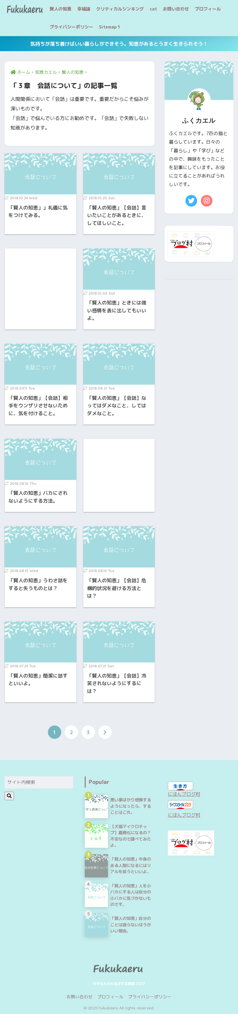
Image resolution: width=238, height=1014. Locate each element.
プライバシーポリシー (71, 27)
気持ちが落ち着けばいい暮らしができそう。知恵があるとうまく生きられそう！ (119, 43)
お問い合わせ (176, 9)
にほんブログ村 (184, 794)
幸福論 (83, 9)
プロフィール (208, 9)
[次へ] (105, 732)
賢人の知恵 (60, 9)
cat (153, 9)
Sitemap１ (110, 27)
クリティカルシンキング (120, 9)
